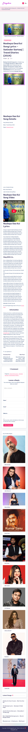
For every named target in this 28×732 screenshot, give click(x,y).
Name (5, 400)
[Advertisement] (14, 19)
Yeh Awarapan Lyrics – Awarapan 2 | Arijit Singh (13, 706)
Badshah (7, 656)
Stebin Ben (7, 688)
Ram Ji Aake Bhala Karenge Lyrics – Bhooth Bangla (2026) (13, 716)
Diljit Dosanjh (7, 464)
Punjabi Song (7, 40)
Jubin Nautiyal (8, 490)
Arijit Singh (7, 563)
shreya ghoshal (8, 630)
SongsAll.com (6, 332)
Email (5, 406)
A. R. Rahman (7, 608)
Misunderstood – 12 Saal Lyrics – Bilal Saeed (13, 721)
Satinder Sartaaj (9, 127)
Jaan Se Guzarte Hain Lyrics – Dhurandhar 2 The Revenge (13, 711)
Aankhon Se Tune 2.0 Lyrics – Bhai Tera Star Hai (13, 701)
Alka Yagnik (7, 585)
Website (5, 413)
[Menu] (25, 3)
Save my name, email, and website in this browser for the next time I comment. (13, 421)
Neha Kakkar (7, 507)
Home (3, 8)
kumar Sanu (7, 533)
